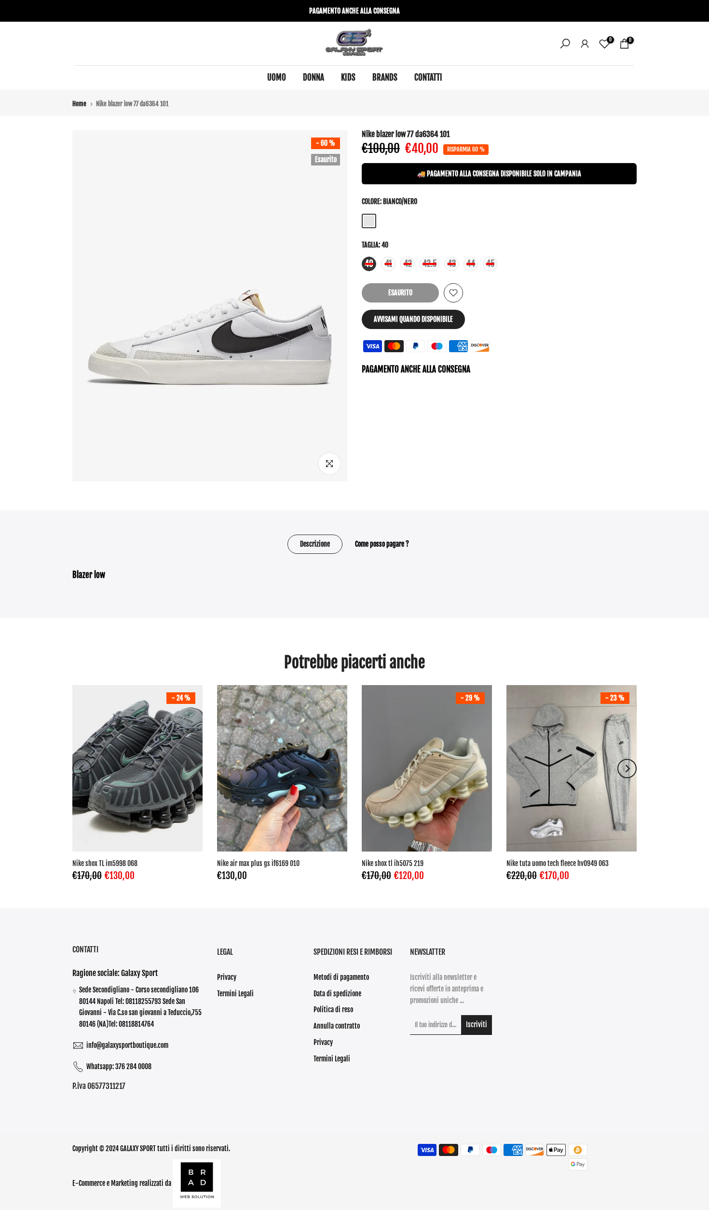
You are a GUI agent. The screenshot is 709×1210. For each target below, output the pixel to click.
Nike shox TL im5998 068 (104, 863)
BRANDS (384, 77)
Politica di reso (333, 1009)
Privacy (226, 977)
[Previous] (82, 768)
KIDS (348, 77)
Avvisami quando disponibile (413, 319)
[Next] (627, 768)
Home (79, 104)
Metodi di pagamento (341, 977)
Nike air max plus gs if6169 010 (258, 863)
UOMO (276, 77)
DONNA (313, 77)
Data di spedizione (337, 994)
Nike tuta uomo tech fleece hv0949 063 (557, 863)
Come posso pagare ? (382, 544)
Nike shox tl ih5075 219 (392, 863)
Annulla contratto (337, 1026)
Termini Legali (235, 994)
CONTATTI (428, 77)
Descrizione (315, 544)
